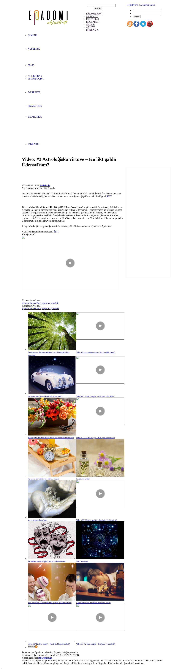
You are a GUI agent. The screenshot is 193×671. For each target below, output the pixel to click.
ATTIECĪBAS (35, 76)
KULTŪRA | (92, 19)
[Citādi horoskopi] (100, 558)
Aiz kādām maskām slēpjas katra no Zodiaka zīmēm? (46, 561)
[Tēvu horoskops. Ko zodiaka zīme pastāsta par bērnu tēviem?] (52, 599)
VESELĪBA (34, 48)
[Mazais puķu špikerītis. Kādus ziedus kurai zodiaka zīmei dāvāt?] (52, 434)
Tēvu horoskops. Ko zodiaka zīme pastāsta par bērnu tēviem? (49, 603)
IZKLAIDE (33, 144)
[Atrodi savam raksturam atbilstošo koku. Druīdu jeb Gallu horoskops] (52, 349)
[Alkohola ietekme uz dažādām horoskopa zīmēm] (100, 599)
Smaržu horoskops (83, 479)
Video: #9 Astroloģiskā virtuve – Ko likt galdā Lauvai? (95, 352)
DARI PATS (34, 92)
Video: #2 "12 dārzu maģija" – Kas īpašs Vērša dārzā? (95, 438)
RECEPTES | (92, 22)
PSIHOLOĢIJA (36, 78)
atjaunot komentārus (31, 303)
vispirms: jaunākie (50, 303)
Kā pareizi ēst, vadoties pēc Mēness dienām (43, 479)
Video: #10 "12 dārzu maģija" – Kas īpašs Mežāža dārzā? (96, 520)
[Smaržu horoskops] (100, 476)
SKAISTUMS (35, 106)
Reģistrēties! (133, 5)
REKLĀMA (92, 30)
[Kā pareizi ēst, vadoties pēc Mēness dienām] (52, 476)
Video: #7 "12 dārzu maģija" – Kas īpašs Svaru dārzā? (95, 644)
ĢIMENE (32, 35)
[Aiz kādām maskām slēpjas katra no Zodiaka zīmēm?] (52, 558)
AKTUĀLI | (92, 16)
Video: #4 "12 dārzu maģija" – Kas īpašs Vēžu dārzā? (95, 396)
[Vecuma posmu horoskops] (52, 517)
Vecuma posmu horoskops (37, 520)
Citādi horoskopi (82, 561)
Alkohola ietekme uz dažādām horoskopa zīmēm (93, 603)
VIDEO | (90, 24)
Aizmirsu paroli (147, 5)
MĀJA (31, 65)
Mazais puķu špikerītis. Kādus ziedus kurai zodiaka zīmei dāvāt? (51, 438)
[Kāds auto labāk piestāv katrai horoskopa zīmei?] (52, 393)
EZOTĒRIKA (35, 116)
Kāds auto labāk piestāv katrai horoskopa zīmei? (45, 396)
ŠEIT (108, 196)
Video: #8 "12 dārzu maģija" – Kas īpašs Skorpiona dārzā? (49, 644)
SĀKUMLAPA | (94, 13)
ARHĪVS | (91, 27)
